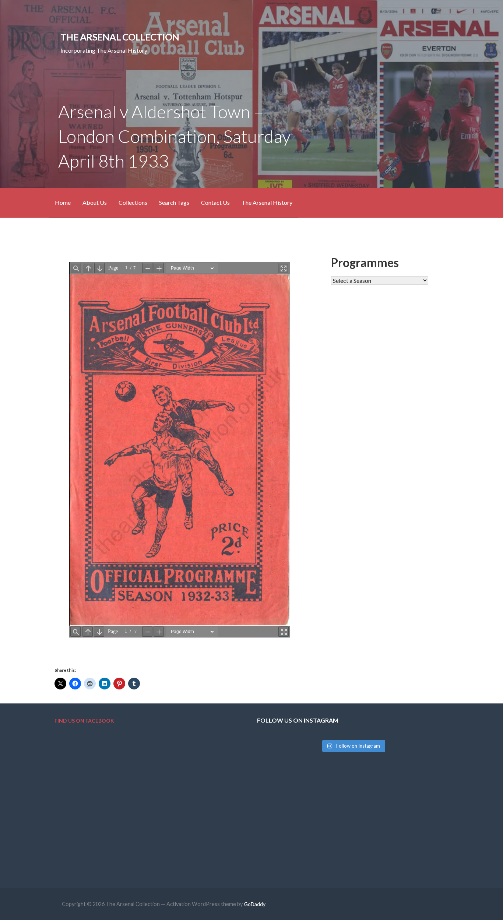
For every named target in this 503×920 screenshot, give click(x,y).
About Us (94, 202)
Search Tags (174, 202)
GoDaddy (254, 904)
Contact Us (215, 202)
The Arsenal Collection (119, 36)
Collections (133, 202)
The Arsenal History (267, 202)
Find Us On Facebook (84, 720)
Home (63, 202)
